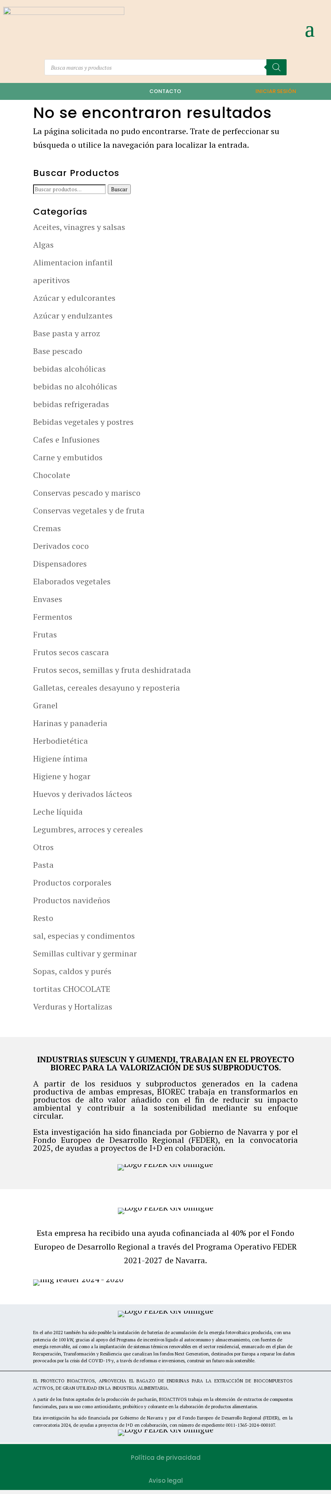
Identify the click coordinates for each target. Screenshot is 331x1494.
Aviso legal (166, 1480)
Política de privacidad (166, 1457)
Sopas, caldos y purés (72, 971)
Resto (43, 918)
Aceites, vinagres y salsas (79, 226)
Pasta (43, 864)
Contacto (165, 91)
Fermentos (52, 616)
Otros (43, 847)
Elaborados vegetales (72, 581)
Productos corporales (72, 882)
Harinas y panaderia (70, 723)
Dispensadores (60, 563)
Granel (45, 705)
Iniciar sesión (276, 91)
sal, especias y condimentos (84, 935)
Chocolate (51, 475)
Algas (43, 244)
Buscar (119, 189)
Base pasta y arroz (66, 333)
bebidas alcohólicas (69, 368)
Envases (47, 599)
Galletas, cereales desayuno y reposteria (106, 687)
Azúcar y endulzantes (73, 315)
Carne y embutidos (68, 457)
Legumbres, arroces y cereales (88, 829)
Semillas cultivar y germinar (85, 953)
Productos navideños (71, 900)
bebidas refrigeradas (71, 404)
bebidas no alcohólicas (75, 386)
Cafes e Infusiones (66, 439)
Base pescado (57, 351)
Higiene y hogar (61, 776)
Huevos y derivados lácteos (82, 793)
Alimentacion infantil (73, 262)
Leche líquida (58, 811)
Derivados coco (61, 545)
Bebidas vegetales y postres (83, 421)
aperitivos (51, 280)
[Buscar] (276, 67)
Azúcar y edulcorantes (74, 297)
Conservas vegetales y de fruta (89, 510)
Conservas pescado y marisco (86, 492)
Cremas (47, 528)
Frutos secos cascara (71, 652)
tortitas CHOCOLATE (71, 988)
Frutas (45, 634)
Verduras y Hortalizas (72, 1006)
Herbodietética (60, 740)
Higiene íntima (60, 758)
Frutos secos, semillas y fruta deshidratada (112, 669)
